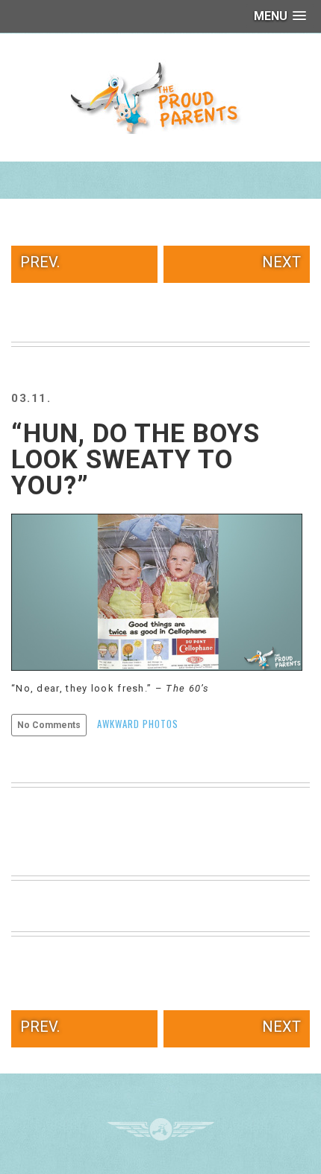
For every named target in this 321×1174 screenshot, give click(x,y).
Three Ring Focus (160, 1129)
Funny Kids (160, 97)
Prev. (40, 262)
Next (281, 262)
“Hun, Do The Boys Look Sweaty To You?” (135, 459)
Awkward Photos (137, 723)
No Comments (49, 725)
